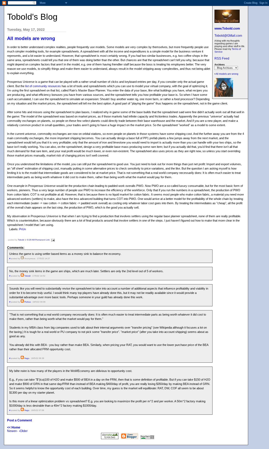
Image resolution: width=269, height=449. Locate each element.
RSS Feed (221, 58)
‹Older (23, 431)
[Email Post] (52, 240)
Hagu (26, 358)
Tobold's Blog (32, 16)
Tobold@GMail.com (228, 35)
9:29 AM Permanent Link (38, 240)
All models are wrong (227, 74)
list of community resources (43, 86)
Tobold (21, 240)
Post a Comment (19, 420)
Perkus (27, 302)
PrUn (22, 229)
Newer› (12, 431)
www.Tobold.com (227, 28)
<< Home (13, 427)
